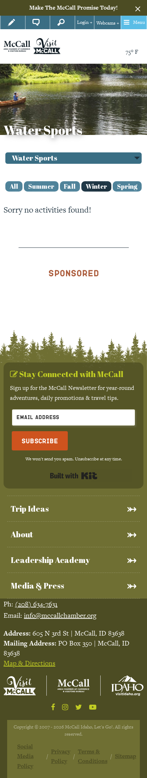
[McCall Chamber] (17, 45)
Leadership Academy (50, 560)
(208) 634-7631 (36, 604)
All (14, 186)
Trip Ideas (30, 508)
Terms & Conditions (92, 756)
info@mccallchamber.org (60, 615)
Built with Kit (73, 475)
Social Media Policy (25, 756)
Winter (96, 186)
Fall (70, 186)
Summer (41, 186)
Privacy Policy (60, 756)
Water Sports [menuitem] (34, 158)
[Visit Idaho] (127, 685)
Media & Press (37, 585)
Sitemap (125, 756)
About (22, 534)
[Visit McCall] (20, 685)
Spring (127, 186)
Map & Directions (29, 663)
